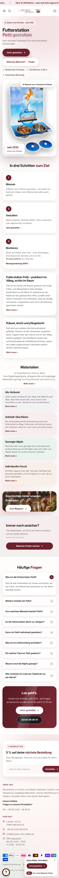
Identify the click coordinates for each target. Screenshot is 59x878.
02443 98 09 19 (29, 719)
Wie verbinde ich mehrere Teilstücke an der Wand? (25, 676)
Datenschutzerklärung (11, 864)
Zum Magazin (16, 508)
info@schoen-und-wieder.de (20, 834)
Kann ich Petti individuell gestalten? (23, 632)
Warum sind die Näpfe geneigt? (21, 663)
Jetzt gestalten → (14, 228)
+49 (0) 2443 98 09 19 (17, 829)
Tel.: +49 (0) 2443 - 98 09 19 (16, 809)
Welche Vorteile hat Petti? (18, 601)
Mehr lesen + (29, 383)
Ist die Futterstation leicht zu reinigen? (25, 622)
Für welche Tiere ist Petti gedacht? (23, 653)
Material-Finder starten (28, 546)
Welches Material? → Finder (21, 62)
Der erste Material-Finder (40, 873)
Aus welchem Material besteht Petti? (24, 611)
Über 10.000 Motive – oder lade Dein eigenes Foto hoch (32, 3)
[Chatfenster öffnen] (6, 872)
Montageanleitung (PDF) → (18, 263)
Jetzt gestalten (14, 52)
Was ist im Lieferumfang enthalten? (23, 642)
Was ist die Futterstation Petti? (21, 577)
